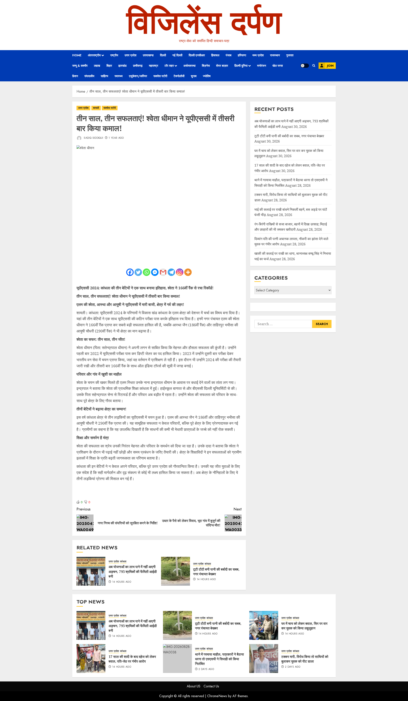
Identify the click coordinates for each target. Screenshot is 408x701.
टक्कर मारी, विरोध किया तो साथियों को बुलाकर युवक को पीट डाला (304, 659)
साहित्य (104, 76)
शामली (96, 108)
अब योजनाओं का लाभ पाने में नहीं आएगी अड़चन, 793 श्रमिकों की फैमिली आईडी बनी (133, 571)
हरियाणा (242, 55)
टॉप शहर (169, 66)
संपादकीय (89, 76)
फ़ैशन (75, 76)
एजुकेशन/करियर (138, 76)
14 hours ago (121, 582)
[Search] (313, 66)
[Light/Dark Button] (304, 66)
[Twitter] (138, 272)
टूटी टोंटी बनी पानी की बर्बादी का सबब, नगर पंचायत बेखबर (216, 571)
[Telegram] (171, 272)
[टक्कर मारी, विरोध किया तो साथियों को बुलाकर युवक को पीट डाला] (263, 658)
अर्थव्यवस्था (189, 66)
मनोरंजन (261, 66)
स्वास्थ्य (119, 76)
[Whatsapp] (146, 272)
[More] (188, 272)
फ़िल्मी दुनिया (241, 66)
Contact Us (211, 686)
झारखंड (122, 66)
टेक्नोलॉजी (179, 76)
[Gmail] (163, 272)
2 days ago (206, 669)
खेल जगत (277, 66)
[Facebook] (130, 272)
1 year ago (116, 138)
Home (76, 55)
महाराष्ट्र (153, 66)
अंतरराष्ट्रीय (94, 55)
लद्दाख (97, 66)
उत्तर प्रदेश (130, 55)
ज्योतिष (207, 76)
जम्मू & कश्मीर (80, 66)
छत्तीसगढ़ (138, 66)
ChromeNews (217, 696)
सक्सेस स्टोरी (160, 76)
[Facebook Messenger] (155, 272)
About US (193, 686)
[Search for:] (283, 324)
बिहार (109, 66)
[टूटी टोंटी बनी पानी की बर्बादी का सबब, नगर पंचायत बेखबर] (175, 571)
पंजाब (228, 55)
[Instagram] (179, 272)
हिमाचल (215, 55)
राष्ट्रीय (114, 55)
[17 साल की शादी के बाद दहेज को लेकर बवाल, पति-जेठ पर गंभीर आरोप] (90, 658)
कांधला (123, 561)
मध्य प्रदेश (258, 55)
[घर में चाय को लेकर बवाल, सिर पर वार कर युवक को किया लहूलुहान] (263, 625)
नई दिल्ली (177, 55)
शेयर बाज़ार (222, 66)
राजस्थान (275, 55)
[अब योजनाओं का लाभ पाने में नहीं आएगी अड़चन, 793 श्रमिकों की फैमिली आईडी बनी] (90, 571)
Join (330, 66)
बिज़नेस (206, 66)
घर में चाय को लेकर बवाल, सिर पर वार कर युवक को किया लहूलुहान (304, 625)
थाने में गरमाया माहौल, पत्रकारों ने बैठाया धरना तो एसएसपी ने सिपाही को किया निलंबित (219, 659)
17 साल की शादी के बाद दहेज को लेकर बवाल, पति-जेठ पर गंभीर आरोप (132, 659)
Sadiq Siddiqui (93, 138)
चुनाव (194, 76)
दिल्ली (163, 55)
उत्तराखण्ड (148, 55)
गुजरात (289, 55)
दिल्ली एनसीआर (197, 55)
